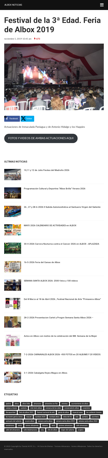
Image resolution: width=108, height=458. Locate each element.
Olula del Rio (67, 417)
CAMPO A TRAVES (11, 408)
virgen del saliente (67, 430)
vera (42, 430)
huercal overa (78, 412)
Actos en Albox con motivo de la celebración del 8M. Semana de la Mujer (60, 336)
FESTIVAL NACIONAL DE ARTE (46, 412)
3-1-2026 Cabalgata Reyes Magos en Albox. (46, 373)
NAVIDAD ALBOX (54, 417)
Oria (77, 417)
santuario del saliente (13, 421)
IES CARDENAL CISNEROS (94, 412)
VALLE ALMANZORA (81, 425)
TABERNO (45, 425)
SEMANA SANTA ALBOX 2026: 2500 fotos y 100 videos (51, 280)
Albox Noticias (13, 5)
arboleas (64, 404)
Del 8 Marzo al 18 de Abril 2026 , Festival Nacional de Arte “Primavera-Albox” (62, 299)
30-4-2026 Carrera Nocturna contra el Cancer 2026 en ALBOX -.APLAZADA (61, 244)
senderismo (10, 425)
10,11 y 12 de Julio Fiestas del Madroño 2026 (46, 170)
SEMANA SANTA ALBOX (45, 421)
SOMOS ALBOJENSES (32, 425)
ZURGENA (81, 430)
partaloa (85, 417)
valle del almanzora (13, 430)
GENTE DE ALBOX (63, 412)
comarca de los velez (53, 408)
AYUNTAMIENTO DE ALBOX (79, 404)
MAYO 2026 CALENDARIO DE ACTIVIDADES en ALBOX (50, 225)
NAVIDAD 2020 (40, 417)
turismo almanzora (65, 425)
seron (20, 425)
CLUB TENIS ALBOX (36, 408)
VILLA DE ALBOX (52, 430)
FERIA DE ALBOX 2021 (26, 412)
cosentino (86, 408)
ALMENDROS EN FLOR (51, 404)
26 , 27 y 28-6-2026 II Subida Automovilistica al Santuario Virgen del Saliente (62, 207)
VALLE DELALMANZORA (30, 430)
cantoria (24, 408)
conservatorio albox (71, 408)
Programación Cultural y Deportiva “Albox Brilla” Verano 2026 (54, 188)
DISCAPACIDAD (10, 412)
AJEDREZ (8, 404)
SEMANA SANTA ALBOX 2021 (65, 421)
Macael (29, 417)
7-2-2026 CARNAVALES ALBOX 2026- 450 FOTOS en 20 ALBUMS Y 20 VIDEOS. (62, 354)
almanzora (37, 404)
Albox (17, 404)
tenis (53, 425)
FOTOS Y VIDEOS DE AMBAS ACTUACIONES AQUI (41, 138)
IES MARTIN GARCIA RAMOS (14, 417)
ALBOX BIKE (26, 404)
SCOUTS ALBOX (29, 421)
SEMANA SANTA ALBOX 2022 (88, 421)
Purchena (95, 417)
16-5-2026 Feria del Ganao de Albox (42, 262)
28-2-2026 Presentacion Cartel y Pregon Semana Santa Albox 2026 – (58, 317)
